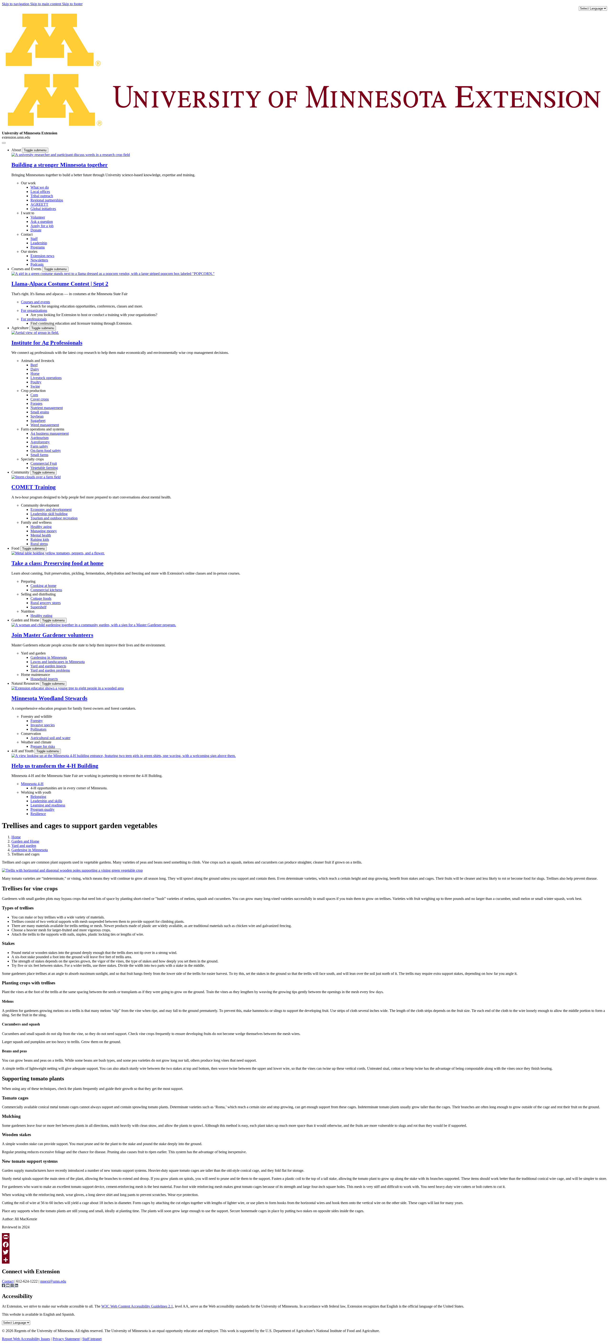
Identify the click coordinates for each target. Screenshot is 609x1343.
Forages (36, 403)
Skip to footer (72, 4)
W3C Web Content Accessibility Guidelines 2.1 (137, 1306)
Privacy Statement (66, 1339)
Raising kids (39, 539)
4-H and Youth (22, 751)
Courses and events (35, 302)
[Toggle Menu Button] (4, 143)
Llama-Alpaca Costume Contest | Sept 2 (59, 284)
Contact (27, 234)
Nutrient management (46, 408)
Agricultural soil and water (50, 738)
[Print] (304, 1237)
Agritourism (39, 438)
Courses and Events (26, 269)
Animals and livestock (37, 361)
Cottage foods (40, 598)
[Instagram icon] (12, 1286)
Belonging (38, 797)
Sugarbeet (37, 421)
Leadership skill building (49, 514)
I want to (27, 213)
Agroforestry (40, 442)
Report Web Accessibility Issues (26, 1339)
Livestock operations (46, 378)
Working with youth (36, 792)
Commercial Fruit (43, 463)
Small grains (39, 412)
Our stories (29, 251)
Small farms (39, 455)
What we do (39, 187)
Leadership (38, 243)
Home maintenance (35, 675)
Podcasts (37, 264)
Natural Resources (25, 683)
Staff (34, 239)
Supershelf (38, 607)
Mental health (40, 535)
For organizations (34, 310)
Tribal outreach (41, 196)
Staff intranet (92, 1339)
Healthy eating (41, 616)
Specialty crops (32, 459)
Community (20, 472)
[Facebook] (304, 1244)
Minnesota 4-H (32, 784)
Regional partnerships (46, 200)
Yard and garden (33, 653)
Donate (35, 230)
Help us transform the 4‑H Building (54, 766)
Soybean (37, 416)
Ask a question (41, 222)
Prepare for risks (42, 746)
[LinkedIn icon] (16, 1286)
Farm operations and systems (42, 429)
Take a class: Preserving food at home (57, 563)
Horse (34, 373)
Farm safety (39, 446)
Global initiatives (43, 209)
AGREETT (39, 204)
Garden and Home (25, 620)
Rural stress (39, 544)
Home (16, 837)
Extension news (42, 256)
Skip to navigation (16, 4)
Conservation (31, 734)
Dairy (34, 369)
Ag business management (49, 433)
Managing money (43, 531)
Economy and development (51, 510)
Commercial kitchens (46, 590)
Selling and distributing (38, 594)
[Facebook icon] (4, 1286)
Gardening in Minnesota (48, 657)
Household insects (44, 679)
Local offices (40, 192)
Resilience (38, 814)
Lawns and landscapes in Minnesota (57, 662)
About (16, 150)
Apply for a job (42, 226)
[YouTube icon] (8, 1286)
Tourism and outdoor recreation (54, 518)
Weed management (44, 425)
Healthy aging (41, 527)
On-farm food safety (45, 451)
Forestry (36, 721)
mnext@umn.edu (53, 1281)
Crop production (33, 391)
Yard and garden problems (50, 670)
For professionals (34, 319)
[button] (70, 155)
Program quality (42, 809)
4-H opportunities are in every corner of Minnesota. (69, 788)
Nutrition (27, 611)
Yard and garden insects (48, 666)
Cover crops (39, 399)
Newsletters (39, 260)
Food (15, 548)
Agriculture (20, 328)
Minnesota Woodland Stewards (49, 698)
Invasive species (42, 725)
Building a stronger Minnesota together (59, 165)
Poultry (35, 382)
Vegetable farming (44, 468)
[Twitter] (304, 1252)
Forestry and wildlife (36, 716)
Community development (40, 505)
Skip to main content (46, 4)
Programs (37, 247)
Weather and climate (36, 742)
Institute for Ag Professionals (46, 343)
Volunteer (37, 217)
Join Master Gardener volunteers (52, 635)
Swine (35, 386)
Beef (34, 365)
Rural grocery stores (45, 603)
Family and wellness (36, 522)
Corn (34, 395)
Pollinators (38, 729)
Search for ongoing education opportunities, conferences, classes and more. (86, 306)
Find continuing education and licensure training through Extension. (81, 323)
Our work (28, 183)
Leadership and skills (46, 801)
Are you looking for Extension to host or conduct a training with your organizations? (93, 315)
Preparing (28, 581)
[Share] (304, 1260)
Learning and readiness (47, 805)
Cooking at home (43, 586)
